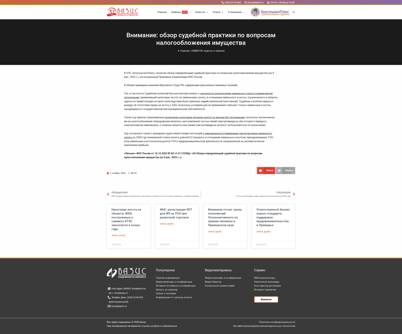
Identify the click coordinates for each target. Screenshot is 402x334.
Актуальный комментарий (219, 285)
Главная (184, 50)
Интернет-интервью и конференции (176, 285)
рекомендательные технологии (277, 326)
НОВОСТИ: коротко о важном (208, 50)
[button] (189, 12)
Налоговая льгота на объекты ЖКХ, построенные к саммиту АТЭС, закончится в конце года (126, 219)
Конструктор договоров (267, 285)
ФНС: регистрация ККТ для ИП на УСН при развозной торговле (176, 213)
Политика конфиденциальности (277, 322)
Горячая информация (168, 277)
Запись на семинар (166, 289)
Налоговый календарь (266, 281)
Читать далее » (118, 235)
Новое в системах (166, 293)
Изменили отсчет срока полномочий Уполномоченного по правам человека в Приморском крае (225, 217)
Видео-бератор (213, 281)
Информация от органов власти (174, 297)
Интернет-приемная (265, 289)
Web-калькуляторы (264, 277)
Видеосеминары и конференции (174, 281)
